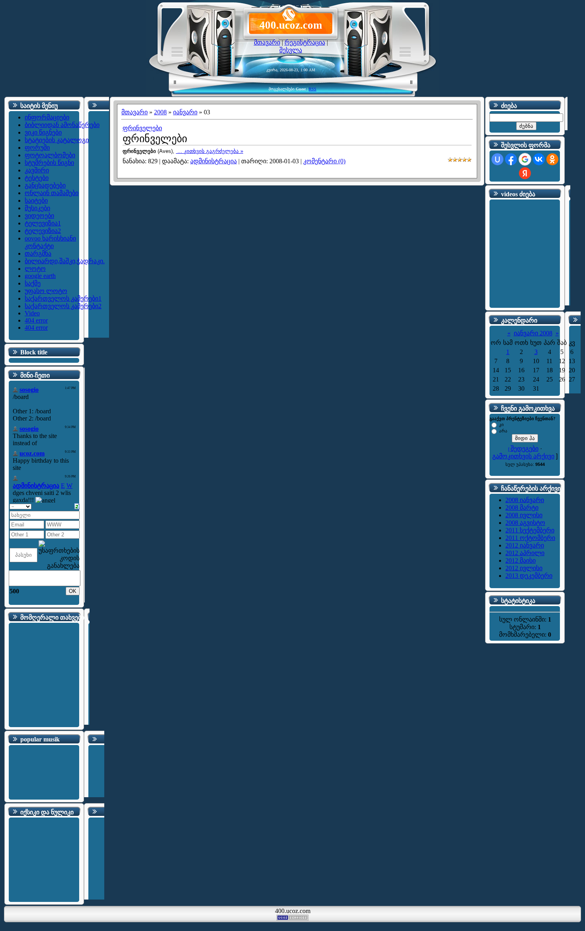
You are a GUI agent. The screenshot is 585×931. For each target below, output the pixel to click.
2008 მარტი (521, 507)
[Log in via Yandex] (525, 173)
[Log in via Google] (525, 159)
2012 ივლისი (523, 568)
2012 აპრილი (524, 553)
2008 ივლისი (523, 515)
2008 (160, 112)
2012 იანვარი (524, 545)
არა (503, 430)
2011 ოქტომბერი (530, 537)
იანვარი (185, 112)
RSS (312, 89)
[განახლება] (77, 505)
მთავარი (267, 42)
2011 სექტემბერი (529, 530)
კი (501, 424)
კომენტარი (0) (324, 161)
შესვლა (290, 50)
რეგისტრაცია (305, 42)
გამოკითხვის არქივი (523, 456)
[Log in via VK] (539, 159)
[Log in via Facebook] (511, 159)
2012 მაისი (520, 560)
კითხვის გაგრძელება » (213, 151)
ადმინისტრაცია (213, 161)
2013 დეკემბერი (528, 575)
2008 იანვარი (524, 500)
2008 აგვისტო (525, 522)
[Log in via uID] (497, 159)
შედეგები (524, 448)
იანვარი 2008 (533, 333)
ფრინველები (142, 128)
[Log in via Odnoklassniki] (552, 159)
